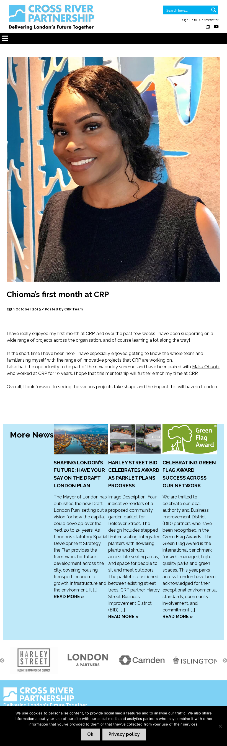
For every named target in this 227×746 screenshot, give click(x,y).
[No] (220, 726)
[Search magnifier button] (214, 10)
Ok (90, 734)
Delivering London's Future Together (45, 705)
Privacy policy (124, 734)
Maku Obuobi (206, 366)
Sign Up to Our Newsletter (200, 20)
